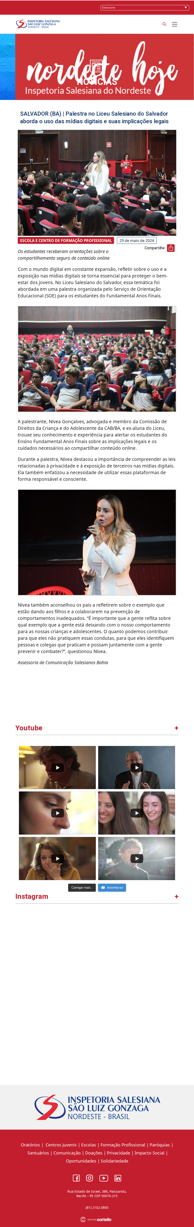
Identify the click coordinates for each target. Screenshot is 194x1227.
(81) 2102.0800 (97, 1207)
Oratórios (30, 1145)
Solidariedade (114, 1161)
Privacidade (118, 1153)
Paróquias (160, 1145)
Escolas (88, 1145)
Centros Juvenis (60, 1145)
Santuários (37, 1153)
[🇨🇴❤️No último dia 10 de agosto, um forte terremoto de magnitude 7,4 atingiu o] (57, 952)
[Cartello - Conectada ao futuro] (97, 1219)
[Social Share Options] (21, 988)
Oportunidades (81, 1161)
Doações (93, 1153)
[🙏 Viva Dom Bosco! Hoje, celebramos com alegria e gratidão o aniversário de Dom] (137, 1033)
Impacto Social (149, 1153)
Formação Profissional (123, 1145)
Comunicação (67, 1153)
